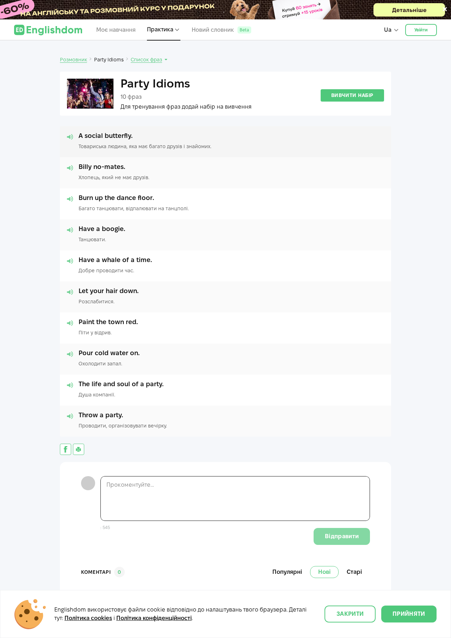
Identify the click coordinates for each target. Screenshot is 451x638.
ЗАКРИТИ (350, 614)
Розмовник (73, 59)
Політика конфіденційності (154, 618)
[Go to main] (48, 30)
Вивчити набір (352, 95)
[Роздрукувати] (78, 449)
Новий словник (220, 30)
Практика (160, 29)
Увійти (421, 30)
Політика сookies (88, 618)
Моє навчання (116, 30)
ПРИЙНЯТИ (409, 614)
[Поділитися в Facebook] (65, 449)
